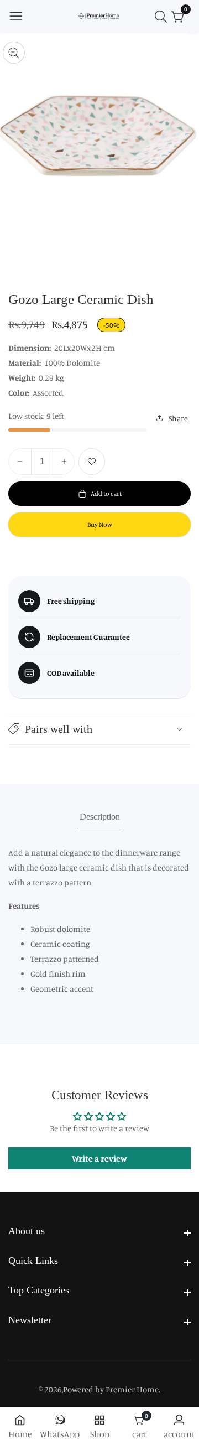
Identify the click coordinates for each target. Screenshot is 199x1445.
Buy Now (99, 524)
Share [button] (178, 418)
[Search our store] (163, 16)
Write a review (99, 1158)
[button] (99, 728)
